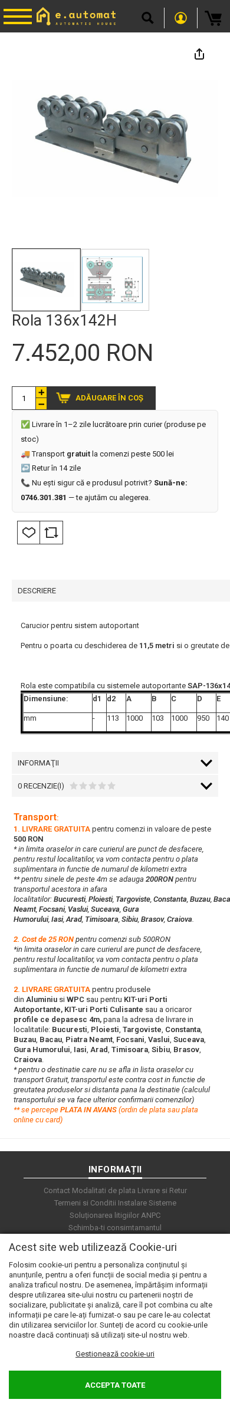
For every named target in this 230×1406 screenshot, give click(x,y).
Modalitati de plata (104, 1190)
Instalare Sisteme (147, 1202)
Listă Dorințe (28, 532)
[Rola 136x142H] (46, 280)
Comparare (51, 532)
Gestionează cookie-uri (115, 1353)
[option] (115, 138)
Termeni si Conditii (85, 1202)
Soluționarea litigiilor (104, 1215)
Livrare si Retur (162, 1190)
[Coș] (214, 18)
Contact (57, 1190)
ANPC (150, 1215)
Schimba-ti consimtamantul (115, 1227)
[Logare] (180, 18)
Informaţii (38, 762)
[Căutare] (147, 18)
